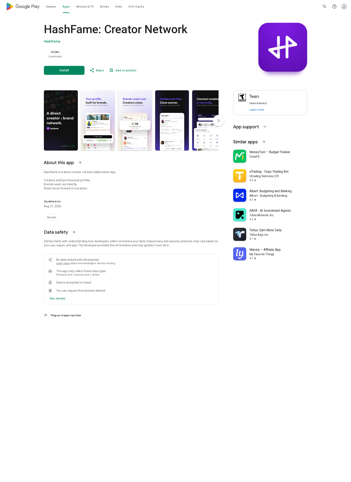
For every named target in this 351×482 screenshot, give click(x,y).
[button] (61, 120)
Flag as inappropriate (62, 315)
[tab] (50, 6)
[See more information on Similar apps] (264, 142)
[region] (125, 54)
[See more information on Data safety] (74, 232)
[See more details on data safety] (57, 298)
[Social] (51, 217)
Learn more (63, 263)
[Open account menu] (344, 6)
